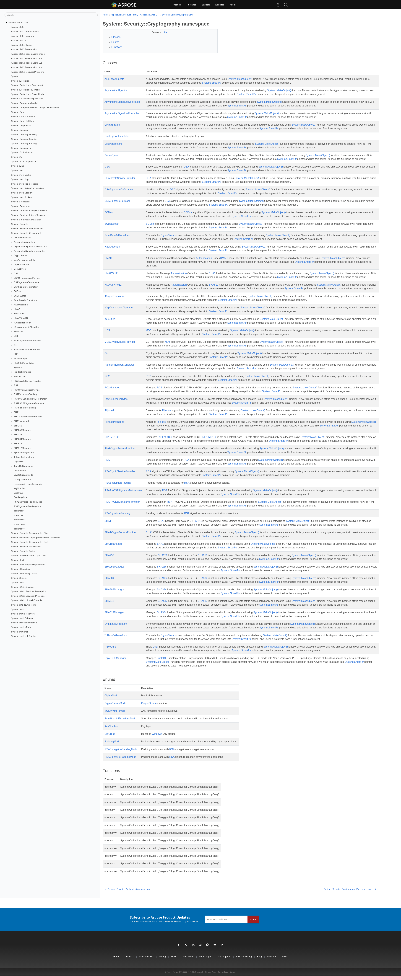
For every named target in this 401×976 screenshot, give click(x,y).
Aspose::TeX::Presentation (24, 49)
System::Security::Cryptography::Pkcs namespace (348, 889)
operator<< (19, 519)
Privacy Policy (210, 972)
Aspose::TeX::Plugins (21, 45)
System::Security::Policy (23, 551)
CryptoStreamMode (23, 475)
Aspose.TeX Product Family (124, 14)
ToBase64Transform (24, 457)
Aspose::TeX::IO (19, 40)
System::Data (17, 112)
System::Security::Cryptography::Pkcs (29, 533)
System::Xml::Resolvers (23, 613)
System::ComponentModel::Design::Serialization (35, 107)
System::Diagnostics (21, 125)
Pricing (162, 956)
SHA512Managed (22, 448)
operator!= (19, 510)
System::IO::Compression (23, 161)
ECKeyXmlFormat (22, 479)
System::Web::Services (22, 587)
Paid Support (224, 956)
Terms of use (223, 972)
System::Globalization (22, 152)
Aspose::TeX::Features (22, 36)
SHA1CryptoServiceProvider (28, 416)
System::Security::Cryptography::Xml (29, 542)
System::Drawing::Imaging (24, 139)
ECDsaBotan (20, 295)
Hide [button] (165, 32)
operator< (18, 515)
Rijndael (18, 367)
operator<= (19, 524)
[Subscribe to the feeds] (222, 945)
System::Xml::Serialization (24, 622)
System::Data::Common (23, 116)
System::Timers (18, 578)
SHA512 (18, 443)
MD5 (16, 336)
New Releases (146, 956)
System (14, 76)
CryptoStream (21, 255)
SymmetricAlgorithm (24, 452)
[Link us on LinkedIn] (193, 945)
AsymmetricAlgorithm (24, 242)
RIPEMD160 (20, 376)
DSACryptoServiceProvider (27, 278)
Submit (253, 919)
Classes (115, 37)
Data (155, 646)
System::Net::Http (20, 179)
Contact (233, 972)
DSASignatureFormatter (26, 287)
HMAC (17, 309)
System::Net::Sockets (21, 197)
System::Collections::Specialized (27, 98)
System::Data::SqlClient (22, 121)
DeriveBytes (20, 269)
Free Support (205, 956)
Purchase (191, 4)
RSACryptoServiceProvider (27, 390)
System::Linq (17, 166)
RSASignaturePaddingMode (27, 506)
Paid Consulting (244, 956)
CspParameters (21, 264)
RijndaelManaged (22, 372)
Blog (259, 956)
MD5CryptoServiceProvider (27, 340)
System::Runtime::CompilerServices (29, 210)
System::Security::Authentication (27, 228)
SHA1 (16, 412)
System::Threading (20, 569)
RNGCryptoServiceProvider (27, 381)
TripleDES (18, 461)
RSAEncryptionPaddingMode (28, 502)
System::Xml (17, 609)
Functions (116, 47)
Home (106, 14)
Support (206, 4)
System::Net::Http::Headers (24, 184)
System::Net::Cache (21, 175)
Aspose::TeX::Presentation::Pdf (26, 58)
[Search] (286, 4)
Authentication (204, 258)
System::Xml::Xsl (19, 631)
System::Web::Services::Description (28, 591)
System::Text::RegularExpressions (28, 564)
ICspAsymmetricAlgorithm (26, 327)
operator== (19, 528)
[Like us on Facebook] (179, 945)
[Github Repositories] (215, 945)
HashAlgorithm (21, 304)
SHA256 (18, 425)
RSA (16, 385)
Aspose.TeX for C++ (18, 22)
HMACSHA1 (20, 313)
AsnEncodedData (22, 237)
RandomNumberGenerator (27, 349)
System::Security (19, 224)
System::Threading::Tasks (24, 573)
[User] (278, 4)
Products (177, 4)
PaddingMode (20, 497)
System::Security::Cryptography (26, 233)
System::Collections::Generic (25, 89)
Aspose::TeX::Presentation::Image (28, 54)
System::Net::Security (21, 192)
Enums (115, 42)
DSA (16, 273)
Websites (219, 4)
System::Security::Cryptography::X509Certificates (35, 537)
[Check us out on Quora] (208, 945)
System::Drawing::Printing (24, 143)
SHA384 (18, 434)
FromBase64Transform (25, 300)
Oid (15, 345)
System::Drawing (19, 130)
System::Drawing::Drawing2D (25, 134)
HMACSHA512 (21, 318)
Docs (173, 956)
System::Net (17, 170)
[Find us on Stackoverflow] (200, 945)
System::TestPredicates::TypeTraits (28, 555)
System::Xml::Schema (22, 618)
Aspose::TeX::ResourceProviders (27, 72)
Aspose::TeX (17, 27)
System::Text (17, 560)
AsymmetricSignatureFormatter (29, 251)
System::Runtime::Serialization (26, 219)
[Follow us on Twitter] (186, 945)
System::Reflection (20, 201)
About (232, 4)
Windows (157, 734)
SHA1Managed (21, 421)
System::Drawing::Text (22, 148)
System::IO (16, 157)
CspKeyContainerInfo (24, 260)
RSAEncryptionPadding (25, 394)
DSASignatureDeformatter (27, 282)
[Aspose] (124, 5)
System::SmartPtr (211, 82)
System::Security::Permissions (26, 546)
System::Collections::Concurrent (27, 85)
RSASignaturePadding (25, 407)
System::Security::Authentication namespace (130, 889)
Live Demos (188, 956)
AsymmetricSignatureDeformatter (30, 246)
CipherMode (20, 470)
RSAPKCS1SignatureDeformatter (30, 399)
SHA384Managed (22, 439)
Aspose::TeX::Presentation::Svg (26, 63)
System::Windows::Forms (23, 605)
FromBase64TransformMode (28, 484)
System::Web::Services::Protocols (27, 596)
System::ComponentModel (24, 103)
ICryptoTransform (22, 322)
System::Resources (20, 206)
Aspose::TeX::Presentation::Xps (26, 67)
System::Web (17, 582)
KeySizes (18, 331)
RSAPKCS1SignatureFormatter (29, 403)
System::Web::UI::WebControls (26, 600)
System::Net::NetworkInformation (27, 188)
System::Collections (21, 81)
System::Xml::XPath (21, 627)
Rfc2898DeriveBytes (24, 363)
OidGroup (18, 493)
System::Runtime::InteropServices (28, 215)
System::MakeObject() (240, 79)
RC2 (16, 354)
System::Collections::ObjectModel (27, 94)
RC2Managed (21, 358)
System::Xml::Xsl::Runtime (24, 636)
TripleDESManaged (23, 466)
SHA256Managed (22, 430)
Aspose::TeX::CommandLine (25, 31)
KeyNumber (19, 488)
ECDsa (17, 291)
